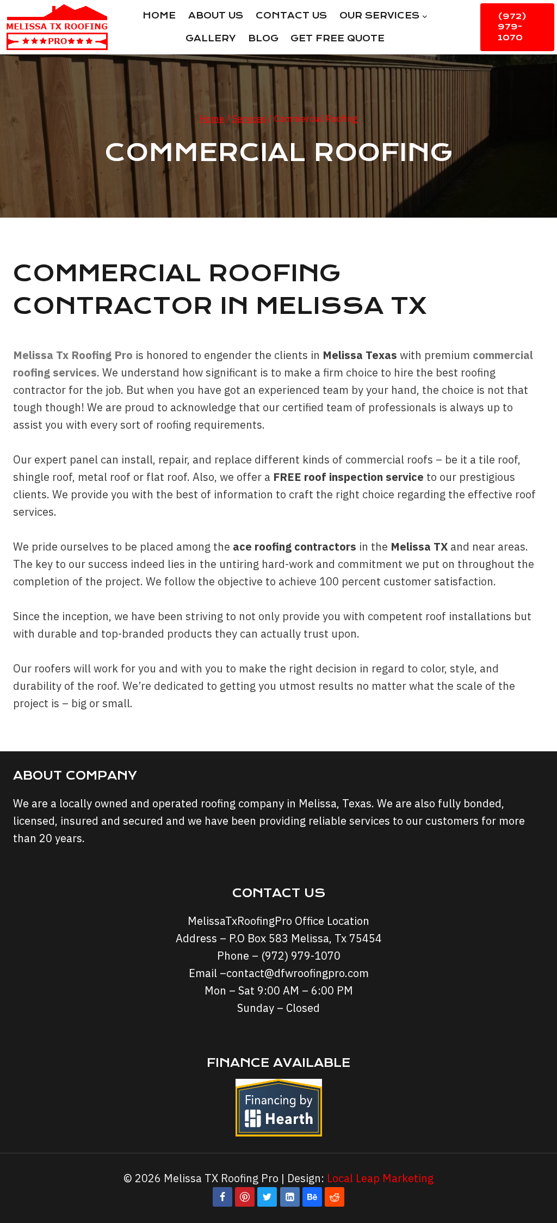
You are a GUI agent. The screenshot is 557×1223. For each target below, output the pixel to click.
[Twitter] (267, 1197)
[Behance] (312, 1197)
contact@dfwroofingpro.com (297, 973)
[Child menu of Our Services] (383, 15)
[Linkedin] (290, 1197)
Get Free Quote (337, 38)
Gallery (210, 38)
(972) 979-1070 (512, 26)
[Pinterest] (245, 1197)
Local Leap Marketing (380, 1178)
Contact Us (291, 15)
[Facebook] (222, 1197)
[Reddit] (334, 1197)
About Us (215, 15)
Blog (263, 38)
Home (159, 15)
